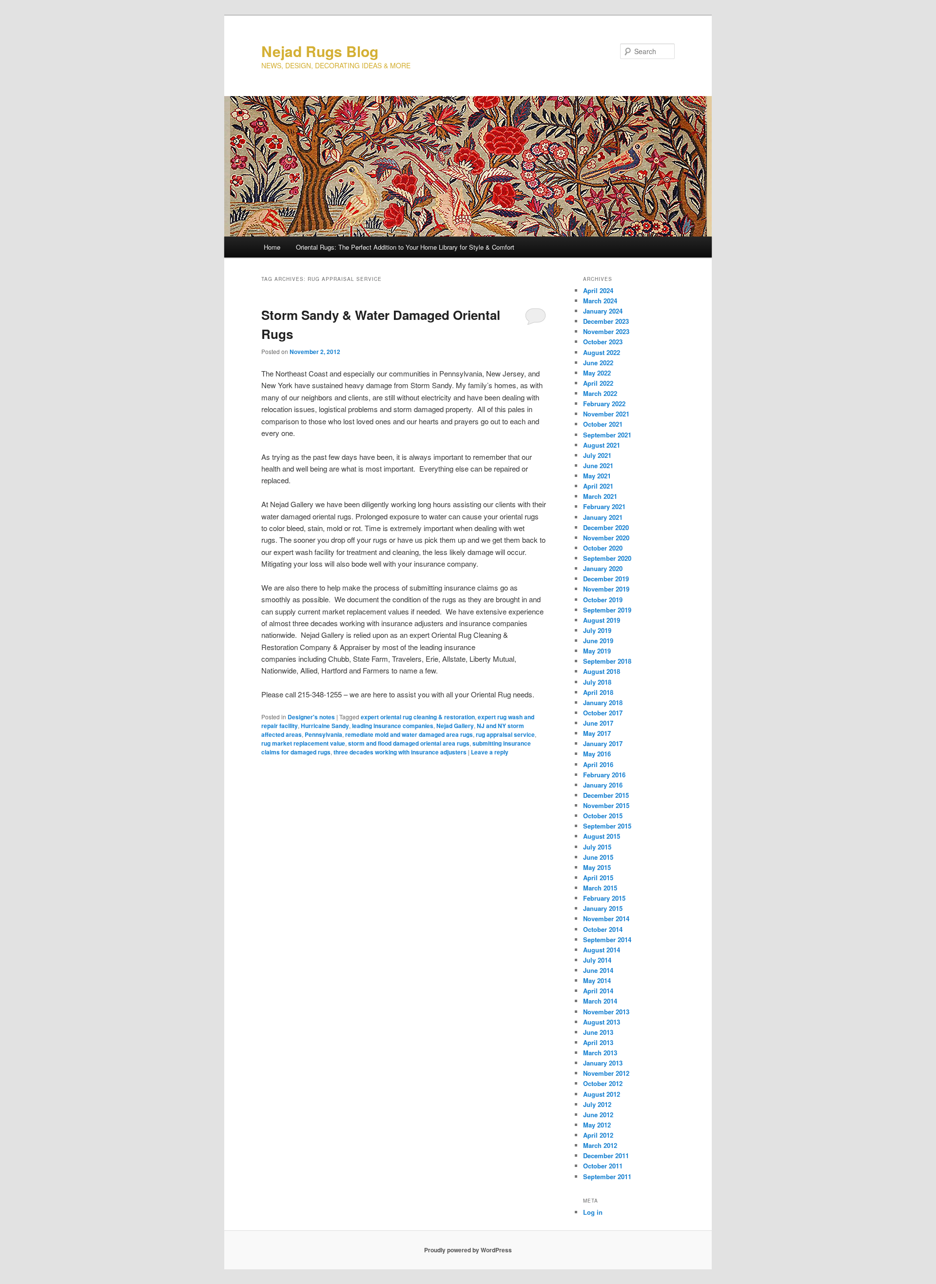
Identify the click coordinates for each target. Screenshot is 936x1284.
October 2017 (603, 712)
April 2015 (598, 877)
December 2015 (606, 795)
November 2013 (606, 1011)
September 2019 (607, 609)
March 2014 (600, 1001)
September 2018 (607, 661)
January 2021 (603, 517)
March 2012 (600, 1145)
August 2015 (601, 836)
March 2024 (600, 300)
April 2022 (598, 383)
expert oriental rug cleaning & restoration (418, 716)
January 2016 (603, 785)
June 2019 (598, 640)
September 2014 (607, 939)
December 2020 (606, 527)
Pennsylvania (323, 734)
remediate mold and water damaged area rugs (409, 734)
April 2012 (598, 1135)
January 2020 (603, 568)
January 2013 (603, 1062)
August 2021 (601, 445)
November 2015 (606, 805)
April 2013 (598, 1042)
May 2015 (597, 867)
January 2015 (603, 908)
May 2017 (597, 733)
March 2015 (600, 887)
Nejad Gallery (455, 725)
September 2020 (607, 558)
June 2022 (598, 362)
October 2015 (603, 815)
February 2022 (604, 403)
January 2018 (603, 702)
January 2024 (603, 311)
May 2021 (597, 475)
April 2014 (598, 990)
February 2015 (604, 898)
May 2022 (597, 372)
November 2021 (606, 413)
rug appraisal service (505, 734)
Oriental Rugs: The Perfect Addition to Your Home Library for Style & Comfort (405, 247)
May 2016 (597, 753)
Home (272, 247)
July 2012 (597, 1104)
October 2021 (603, 424)
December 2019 (606, 578)
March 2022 (600, 393)
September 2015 (607, 825)
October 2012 (603, 1083)
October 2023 (603, 341)
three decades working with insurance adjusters (400, 752)
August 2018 (601, 671)
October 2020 (603, 548)
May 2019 (597, 650)
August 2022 (601, 352)
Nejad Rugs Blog (319, 50)
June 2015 (598, 857)
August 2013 (601, 1022)
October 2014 (603, 929)
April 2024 (598, 290)
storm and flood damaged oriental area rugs (408, 743)
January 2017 (603, 743)
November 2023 (606, 331)
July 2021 (597, 455)
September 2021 (607, 434)
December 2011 (606, 1155)
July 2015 (597, 846)
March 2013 (600, 1052)
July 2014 (597, 960)
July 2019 (597, 630)
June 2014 (598, 970)
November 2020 (606, 537)
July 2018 (597, 682)
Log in (593, 1212)
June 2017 (598, 723)
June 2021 (598, 465)
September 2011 (607, 1176)
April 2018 (598, 692)
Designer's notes (311, 716)
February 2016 (604, 774)
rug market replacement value (303, 743)
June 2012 (598, 1114)
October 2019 (603, 599)
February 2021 (604, 506)
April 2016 (598, 764)
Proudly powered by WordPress (468, 1249)
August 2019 (601, 620)
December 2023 (606, 321)
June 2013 (598, 1032)
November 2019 (606, 588)
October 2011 (603, 1165)
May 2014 (597, 980)
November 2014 (606, 918)
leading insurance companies (392, 725)
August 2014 (601, 949)
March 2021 (600, 496)
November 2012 (606, 1073)
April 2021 (598, 486)
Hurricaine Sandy (325, 725)
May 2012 (597, 1124)
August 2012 (601, 1094)
